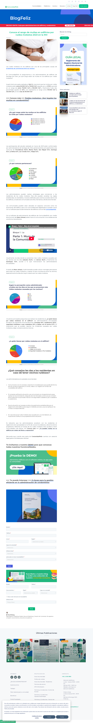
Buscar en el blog (65, 32)
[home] (11, 6)
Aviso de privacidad (39, 676)
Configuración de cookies (8, 721)
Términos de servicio (40, 684)
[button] (36, 6)
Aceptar (49, 717)
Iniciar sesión (83, 6)
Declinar (62, 717)
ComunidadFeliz (51, 209)
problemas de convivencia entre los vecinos (20, 68)
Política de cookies (39, 679)
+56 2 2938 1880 (66, 676)
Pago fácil (75, 6)
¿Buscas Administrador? (18, 681)
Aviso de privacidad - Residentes (43, 681)
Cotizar (69, 6)
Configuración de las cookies (37, 716)
